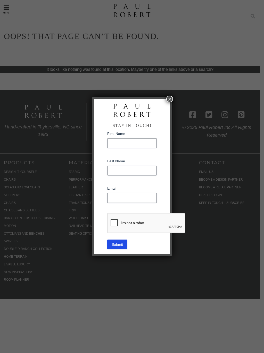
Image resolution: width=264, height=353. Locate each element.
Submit (117, 244)
